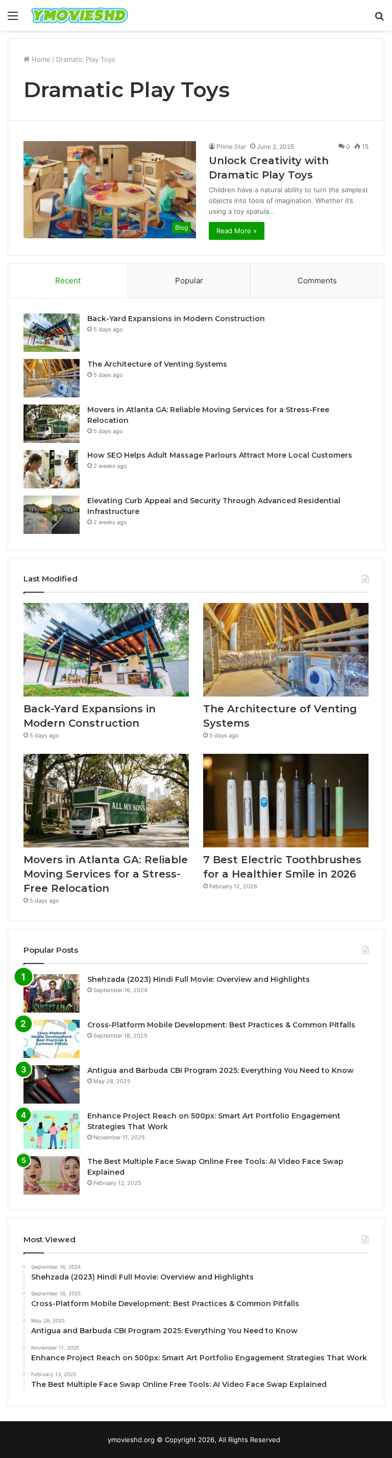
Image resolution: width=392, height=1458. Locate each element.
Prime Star (231, 146)
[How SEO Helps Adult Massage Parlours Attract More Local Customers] (51, 469)
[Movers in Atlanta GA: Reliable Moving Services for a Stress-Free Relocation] (51, 424)
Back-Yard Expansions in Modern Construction (176, 318)
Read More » (236, 231)
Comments (317, 280)
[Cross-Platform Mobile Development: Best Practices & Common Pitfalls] (51, 1039)
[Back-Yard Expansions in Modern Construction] (51, 332)
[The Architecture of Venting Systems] (51, 378)
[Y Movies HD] (79, 15)
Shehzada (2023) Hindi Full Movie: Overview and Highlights (198, 979)
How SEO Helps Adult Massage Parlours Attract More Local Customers (219, 455)
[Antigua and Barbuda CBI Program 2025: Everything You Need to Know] (51, 1084)
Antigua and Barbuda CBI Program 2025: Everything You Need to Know (220, 1070)
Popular (189, 280)
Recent (68, 280)
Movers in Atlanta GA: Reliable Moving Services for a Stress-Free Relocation (105, 874)
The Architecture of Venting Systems (157, 364)
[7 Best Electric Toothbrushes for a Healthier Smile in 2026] (286, 800)
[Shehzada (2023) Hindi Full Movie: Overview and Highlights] (51, 993)
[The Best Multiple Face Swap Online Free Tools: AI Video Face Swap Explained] (51, 1175)
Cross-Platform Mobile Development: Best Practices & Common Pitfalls (221, 1024)
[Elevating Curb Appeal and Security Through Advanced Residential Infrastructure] (51, 515)
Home (40, 59)
